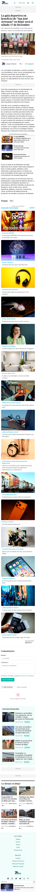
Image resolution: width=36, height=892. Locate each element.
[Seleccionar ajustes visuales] (28, 3)
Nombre (4, 655)
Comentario (5, 662)
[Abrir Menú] (33, 3)
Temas (18, 847)
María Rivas (29, 803)
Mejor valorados (22, 687)
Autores (18, 844)
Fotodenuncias (18, 850)
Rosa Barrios (12, 826)
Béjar (11, 200)
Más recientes (8, 687)
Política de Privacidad (18, 863)
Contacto (18, 858)
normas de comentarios (27, 675)
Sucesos (27, 722)
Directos (18, 842)
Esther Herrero (13, 803)
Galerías (18, 839)
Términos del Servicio (18, 861)
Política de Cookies (18, 866)
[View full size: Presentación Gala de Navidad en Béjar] (18, 44)
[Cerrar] (34, 882)
